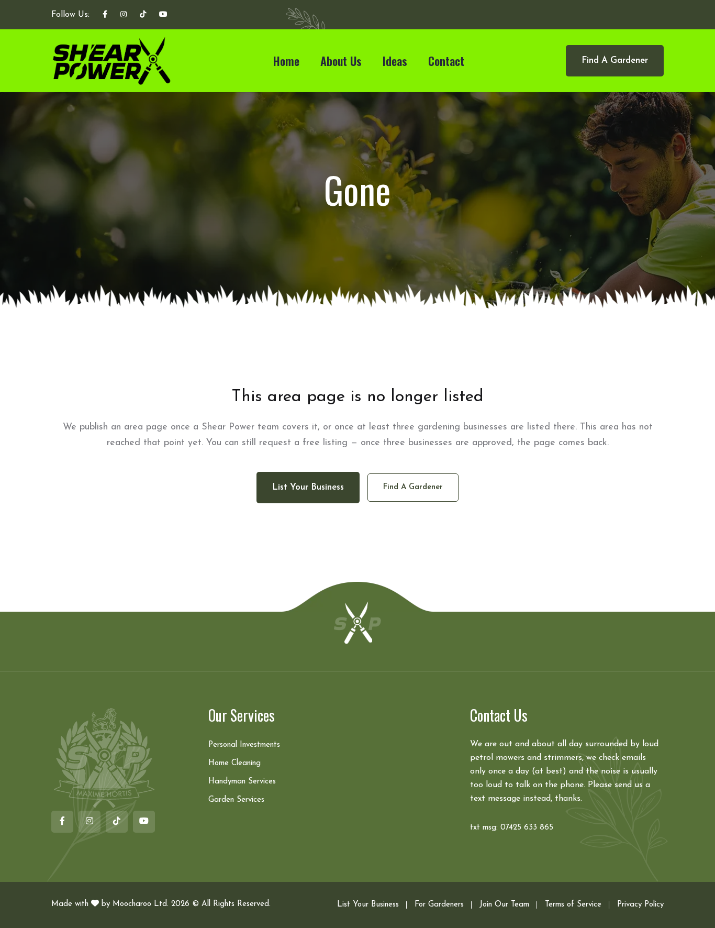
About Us (341, 60)
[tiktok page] (143, 15)
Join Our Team (504, 905)
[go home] (357, 622)
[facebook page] (105, 15)
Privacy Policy (640, 905)
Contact (446, 60)
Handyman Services (242, 782)
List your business (308, 487)
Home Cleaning (234, 763)
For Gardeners (439, 905)
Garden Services (236, 800)
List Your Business (368, 905)
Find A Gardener (615, 60)
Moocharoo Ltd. (141, 904)
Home (286, 60)
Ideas (395, 60)
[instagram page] (123, 15)
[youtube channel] (163, 15)
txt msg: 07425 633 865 (511, 828)
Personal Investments (244, 745)
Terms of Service (573, 905)
